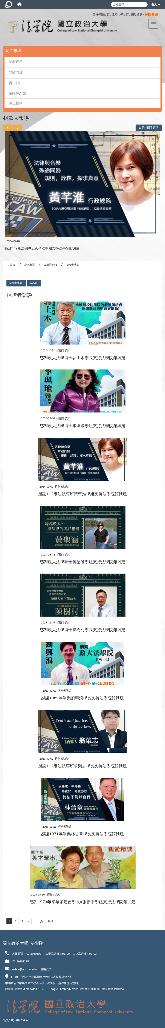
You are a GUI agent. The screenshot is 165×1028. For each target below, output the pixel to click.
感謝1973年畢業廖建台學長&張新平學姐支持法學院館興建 (83, 901)
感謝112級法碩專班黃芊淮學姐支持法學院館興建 (42, 248)
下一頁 (39, 921)
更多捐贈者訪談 (148, 127)
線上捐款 (16, 103)
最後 (50, 921)
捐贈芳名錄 (17, 94)
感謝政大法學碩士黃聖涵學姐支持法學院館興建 (82, 561)
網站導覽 (136, 14)
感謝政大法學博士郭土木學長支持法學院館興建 (82, 357)
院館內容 (16, 72)
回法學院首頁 (101, 14)
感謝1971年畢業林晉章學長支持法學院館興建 (82, 833)
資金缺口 (16, 83)
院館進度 (16, 61)
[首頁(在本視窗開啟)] (19, 4)
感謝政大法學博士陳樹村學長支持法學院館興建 (82, 629)
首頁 (12, 264)
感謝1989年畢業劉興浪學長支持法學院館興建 (82, 698)
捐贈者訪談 (16, 283)
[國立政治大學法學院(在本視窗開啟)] (58, 26)
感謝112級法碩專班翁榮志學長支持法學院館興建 (82, 765)
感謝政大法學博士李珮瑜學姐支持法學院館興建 (82, 425)
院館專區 (29, 264)
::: (91, 13)
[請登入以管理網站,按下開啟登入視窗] (8, 4)
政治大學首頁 (120, 14)
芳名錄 (33, 283)
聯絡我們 (46, 969)
